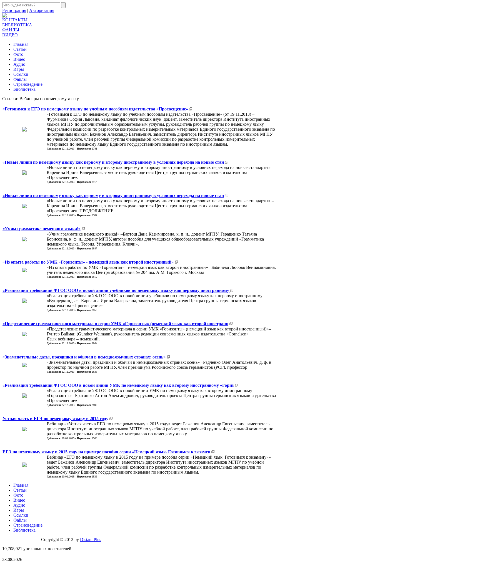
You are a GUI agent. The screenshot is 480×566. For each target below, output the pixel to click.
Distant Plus (90, 539)
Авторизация (41, 10)
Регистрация (14, 10)
